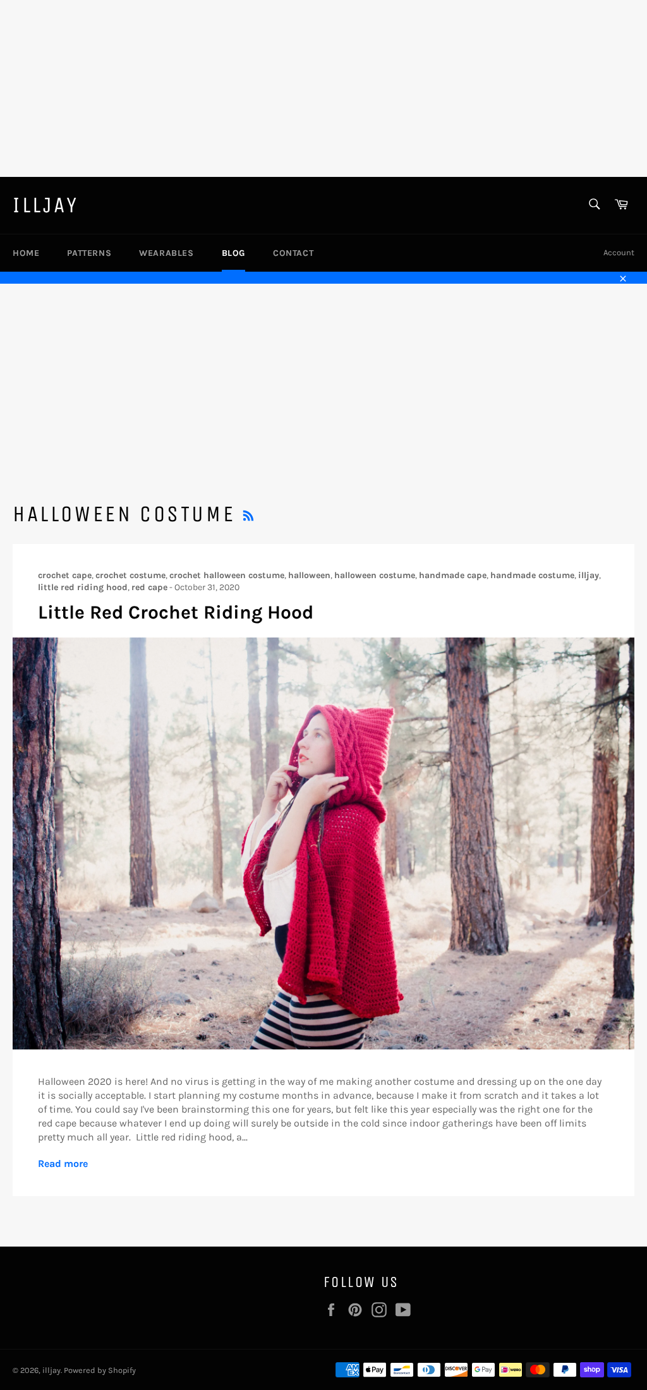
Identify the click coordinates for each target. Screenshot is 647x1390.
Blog (233, 253)
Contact (293, 253)
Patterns (89, 253)
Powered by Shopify (100, 1370)
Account (618, 252)
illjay (46, 205)
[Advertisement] (323, 88)
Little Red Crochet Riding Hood (175, 612)
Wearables (166, 253)
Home (26, 253)
